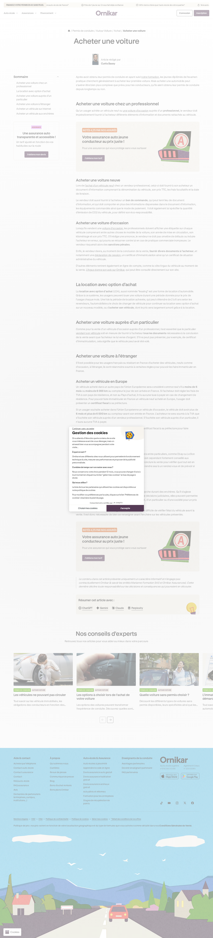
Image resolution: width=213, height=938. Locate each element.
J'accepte (125, 508)
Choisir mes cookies (87, 508)
